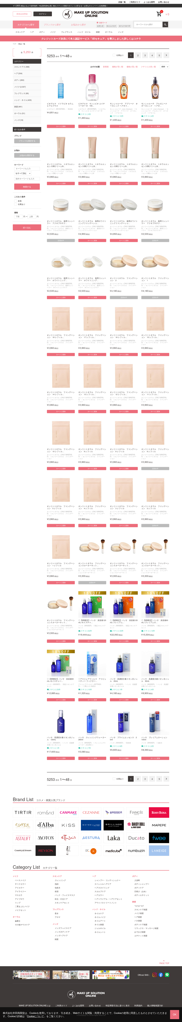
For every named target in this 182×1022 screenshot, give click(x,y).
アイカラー (19, 887)
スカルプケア (100, 891)
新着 (20, 201)
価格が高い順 (132, 66)
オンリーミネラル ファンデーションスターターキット (91, 571)
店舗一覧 (122, 2)
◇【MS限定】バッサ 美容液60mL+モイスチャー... (60, 680)
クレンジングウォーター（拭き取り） (92, 744)
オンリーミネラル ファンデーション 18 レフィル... (61, 336)
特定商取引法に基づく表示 (118, 1005)
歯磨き (17, 921)
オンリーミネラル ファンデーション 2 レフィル (155, 507)
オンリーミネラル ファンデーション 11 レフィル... (155, 393)
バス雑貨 (138, 920)
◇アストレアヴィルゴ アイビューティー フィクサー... (92, 680)
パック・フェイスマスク (65, 895)
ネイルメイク (100, 917)
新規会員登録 (22, 14)
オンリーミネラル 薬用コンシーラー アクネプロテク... (61, 222)
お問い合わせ (163, 2)
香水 (56, 913)
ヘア (32, 32)
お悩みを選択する (27, 155)
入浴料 (137, 880)
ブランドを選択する (27, 141)
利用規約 (138, 1005)
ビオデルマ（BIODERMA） (56, 109)
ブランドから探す (52, 24)
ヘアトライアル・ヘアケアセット (108, 899)
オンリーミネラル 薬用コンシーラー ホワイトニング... (61, 279)
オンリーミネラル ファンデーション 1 (155, 279)
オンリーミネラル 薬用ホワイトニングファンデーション (91, 229)
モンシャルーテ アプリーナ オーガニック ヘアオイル (123, 111)
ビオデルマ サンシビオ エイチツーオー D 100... (91, 105)
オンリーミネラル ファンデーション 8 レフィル (124, 450)
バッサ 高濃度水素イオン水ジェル (123, 685)
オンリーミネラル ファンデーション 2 (124, 279)
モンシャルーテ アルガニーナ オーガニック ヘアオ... (155, 105)
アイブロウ (19, 899)
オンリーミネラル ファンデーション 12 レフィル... (124, 393)
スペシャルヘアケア (103, 884)
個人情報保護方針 (155, 1005)
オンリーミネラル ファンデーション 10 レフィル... (61, 450)
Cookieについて (35, 1016)
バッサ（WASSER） (85, 625)
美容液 (70, 109)
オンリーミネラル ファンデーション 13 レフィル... (92, 393)
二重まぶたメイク (22, 906)
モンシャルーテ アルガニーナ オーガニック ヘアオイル (154, 111)
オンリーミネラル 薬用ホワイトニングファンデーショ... (92, 222)
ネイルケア (99, 913)
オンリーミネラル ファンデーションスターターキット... (92, 564)
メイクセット (20, 910)
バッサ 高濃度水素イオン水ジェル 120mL (61, 738)
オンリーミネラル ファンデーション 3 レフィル (124, 507)
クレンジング (60, 880)
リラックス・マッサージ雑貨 (146, 928)
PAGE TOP (164, 963)
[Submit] (165, 24)
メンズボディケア (62, 932)
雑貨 (98, 32)
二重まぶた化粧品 (89, 686)
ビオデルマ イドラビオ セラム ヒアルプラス (60, 105)
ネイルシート (100, 932)
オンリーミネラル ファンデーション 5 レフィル (61, 507)
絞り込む (27, 227)
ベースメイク (20, 880)
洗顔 (56, 884)
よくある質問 (149, 2)
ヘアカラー (99, 895)
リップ (17, 902)
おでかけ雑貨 (139, 932)
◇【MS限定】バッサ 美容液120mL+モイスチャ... (92, 621)
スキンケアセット (62, 902)
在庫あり (120, 55)
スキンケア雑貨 (140, 909)
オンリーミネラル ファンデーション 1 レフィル (61, 564)
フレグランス (66, 32)
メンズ (120, 32)
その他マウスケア (22, 924)
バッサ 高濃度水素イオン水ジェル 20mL (124, 680)
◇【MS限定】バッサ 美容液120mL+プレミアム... (124, 621)
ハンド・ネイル (84, 32)
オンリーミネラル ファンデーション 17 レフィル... (92, 336)
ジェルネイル (100, 928)
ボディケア (139, 887)
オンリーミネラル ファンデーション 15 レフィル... (155, 336)
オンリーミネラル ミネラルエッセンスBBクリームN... (61, 165)
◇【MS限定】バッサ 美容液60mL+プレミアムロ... (154, 621)
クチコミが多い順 (148, 66)
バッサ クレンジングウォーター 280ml (92, 738)
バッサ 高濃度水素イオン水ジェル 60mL (155, 680)
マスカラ (18, 895)
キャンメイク (111, 26)
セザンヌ (100, 26)
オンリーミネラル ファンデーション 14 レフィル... (61, 393)
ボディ (42, 32)
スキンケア (20, 32)
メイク (53, 32)
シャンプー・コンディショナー (107, 880)
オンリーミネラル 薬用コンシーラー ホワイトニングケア (60, 286)
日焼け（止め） (140, 891)
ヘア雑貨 (138, 917)
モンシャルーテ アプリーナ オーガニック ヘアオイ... (124, 105)
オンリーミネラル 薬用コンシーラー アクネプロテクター (60, 229)
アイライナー (20, 891)
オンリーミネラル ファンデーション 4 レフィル (92, 507)
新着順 (106, 66)
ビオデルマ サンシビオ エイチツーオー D (92, 110)
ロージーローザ (124, 26)
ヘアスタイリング (102, 887)
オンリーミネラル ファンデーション (123, 286)
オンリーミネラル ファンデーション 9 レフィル (92, 450)
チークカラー (20, 884)
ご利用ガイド (134, 2)
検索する (27, 186)
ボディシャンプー (141, 884)
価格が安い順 (117, 66)
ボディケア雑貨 (140, 924)
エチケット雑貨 (140, 935)
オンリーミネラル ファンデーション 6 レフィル (155, 450)
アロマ (57, 917)
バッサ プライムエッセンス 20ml (123, 738)
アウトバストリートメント (106, 902)
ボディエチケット (141, 895)
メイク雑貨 (139, 913)
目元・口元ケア (61, 899)
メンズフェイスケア (63, 928)
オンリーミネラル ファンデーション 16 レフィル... (124, 336)
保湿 (56, 891)
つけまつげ (139, 906)
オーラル (108, 32)
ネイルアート (100, 921)
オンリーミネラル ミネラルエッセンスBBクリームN (60, 172)
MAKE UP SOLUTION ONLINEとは (34, 1005)
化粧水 (160, 743)
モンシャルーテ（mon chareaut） (122, 109)
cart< (159, 11)
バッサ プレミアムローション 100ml (155, 738)
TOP (14, 44)
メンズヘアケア (61, 935)
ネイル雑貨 (99, 924)
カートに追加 (61, 126)
